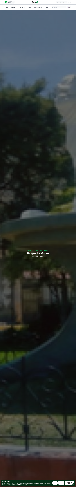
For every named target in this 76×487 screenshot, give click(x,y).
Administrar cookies (69, 483)
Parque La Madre (40, 256)
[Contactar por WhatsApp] (73, 484)
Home (33, 256)
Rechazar (61, 483)
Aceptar (55, 483)
